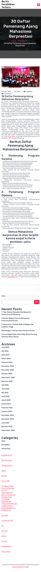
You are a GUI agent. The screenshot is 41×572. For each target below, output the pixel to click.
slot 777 (4, 490)
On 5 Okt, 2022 (6, 91)
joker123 (4, 476)
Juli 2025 (5, 385)
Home (13, 41)
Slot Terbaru (12, 138)
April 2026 (5, 355)
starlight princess (7, 506)
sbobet (3, 471)
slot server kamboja (7, 488)
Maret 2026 (6, 359)
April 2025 (5, 396)
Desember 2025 (7, 366)
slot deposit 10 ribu (7, 486)
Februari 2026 (7, 362)
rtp (2, 526)
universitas (5, 448)
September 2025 (8, 377)
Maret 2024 (6, 404)
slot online (4, 515)
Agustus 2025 (7, 381)
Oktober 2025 (6, 374)
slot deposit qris (6, 497)
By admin (17, 91)
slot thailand (5, 499)
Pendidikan (22, 41)
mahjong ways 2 (6, 455)
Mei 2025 (4, 393)
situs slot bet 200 (7, 520)
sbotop (3, 536)
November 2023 (7, 419)
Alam (3, 441)
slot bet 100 (5, 481)
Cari (3, 296)
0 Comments (7, 94)
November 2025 (7, 370)
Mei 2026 (5, 351)
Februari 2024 (7, 408)
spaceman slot (6, 501)
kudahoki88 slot (6, 546)
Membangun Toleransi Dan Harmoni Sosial (17, 331)
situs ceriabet (5, 551)
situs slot (4, 531)
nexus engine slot (7, 493)
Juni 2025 (5, 389)
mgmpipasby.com (13, 277)
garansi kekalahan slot (8, 508)
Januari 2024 (6, 411)
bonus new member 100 (9, 504)
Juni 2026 (5, 347)
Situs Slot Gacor (6, 460)
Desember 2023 (7, 415)
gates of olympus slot (8, 495)
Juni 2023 (5, 423)
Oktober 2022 (6, 427)
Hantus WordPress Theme (20, 567)
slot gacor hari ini (6, 465)
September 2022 (8, 430)
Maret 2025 (6, 400)
